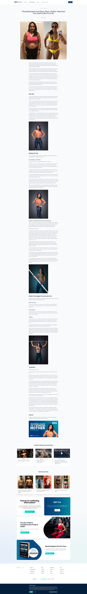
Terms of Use (62, 569)
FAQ (60, 567)
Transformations (32, 2)
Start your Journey (44, 2)
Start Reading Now (49, 553)
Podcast (51, 569)
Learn (38, 2)
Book (51, 571)
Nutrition (42, 571)
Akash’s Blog (52, 567)
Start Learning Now (29, 511)
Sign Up (57, 510)
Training (42, 569)
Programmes (32, 571)
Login (70, 2)
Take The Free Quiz (24, 532)
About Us (25, 2)
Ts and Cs (61, 571)
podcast (39, 108)
